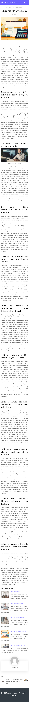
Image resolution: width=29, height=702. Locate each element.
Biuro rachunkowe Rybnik (17, 603)
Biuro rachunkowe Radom (17, 617)
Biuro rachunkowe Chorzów (18, 645)
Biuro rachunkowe (15, 591)
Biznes (10, 7)
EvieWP (13, 695)
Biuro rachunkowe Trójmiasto (18, 631)
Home (7, 7)
